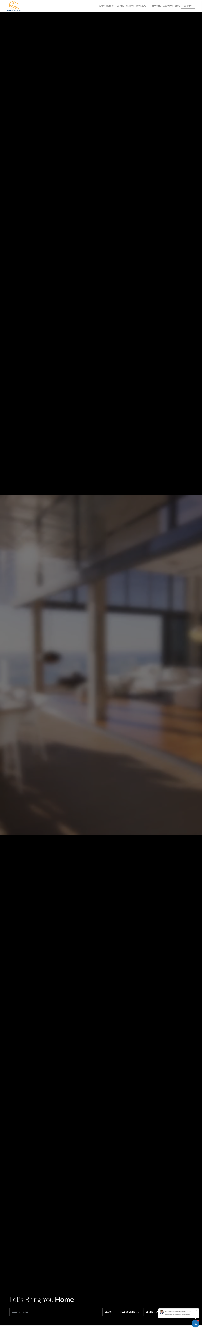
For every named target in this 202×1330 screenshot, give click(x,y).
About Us (168, 6)
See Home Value (155, 1312)
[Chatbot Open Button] (195, 1323)
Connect (188, 6)
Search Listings (107, 6)
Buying (120, 6)
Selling (130, 6)
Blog (177, 6)
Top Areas (141, 6)
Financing (156, 6)
